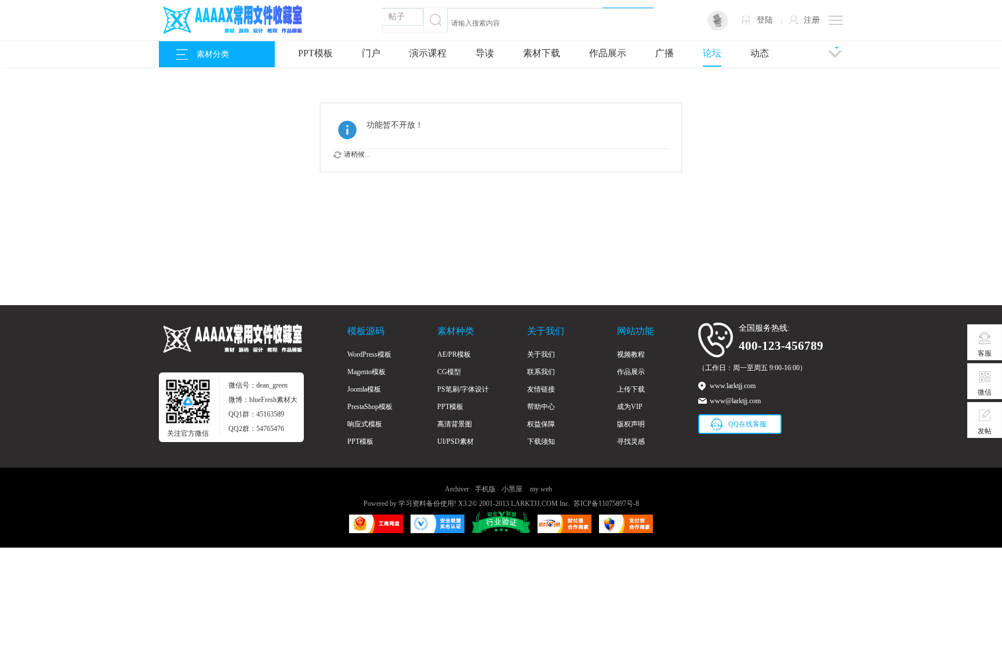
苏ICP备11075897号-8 (606, 503)
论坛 (712, 53)
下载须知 (541, 441)
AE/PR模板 (454, 354)
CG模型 (449, 372)
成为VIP (629, 407)
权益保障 (541, 424)
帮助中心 (541, 407)
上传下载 (631, 389)
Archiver (457, 489)
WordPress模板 (369, 354)
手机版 (485, 489)
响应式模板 (364, 424)
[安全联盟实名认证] (437, 528)
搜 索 (632, 20)
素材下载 (541, 53)
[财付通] (564, 528)
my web (541, 489)
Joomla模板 (364, 389)
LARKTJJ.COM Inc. (540, 503)
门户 (371, 53)
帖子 (397, 16)
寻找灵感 (631, 441)
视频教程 (631, 354)
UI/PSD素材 (455, 441)
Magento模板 (366, 372)
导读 (484, 53)
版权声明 (631, 424)
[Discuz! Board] (231, 31)
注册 (812, 20)
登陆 (765, 20)
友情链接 (541, 389)
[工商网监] (376, 528)
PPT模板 (315, 53)
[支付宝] (626, 528)
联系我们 (541, 372)
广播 (664, 53)
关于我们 (541, 354)
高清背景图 (454, 424)
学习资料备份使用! (427, 503)
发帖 (985, 431)
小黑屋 (512, 489)
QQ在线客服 (747, 424)
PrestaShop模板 (370, 407)
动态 (759, 53)
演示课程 (427, 53)
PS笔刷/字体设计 (463, 389)
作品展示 (607, 53)
